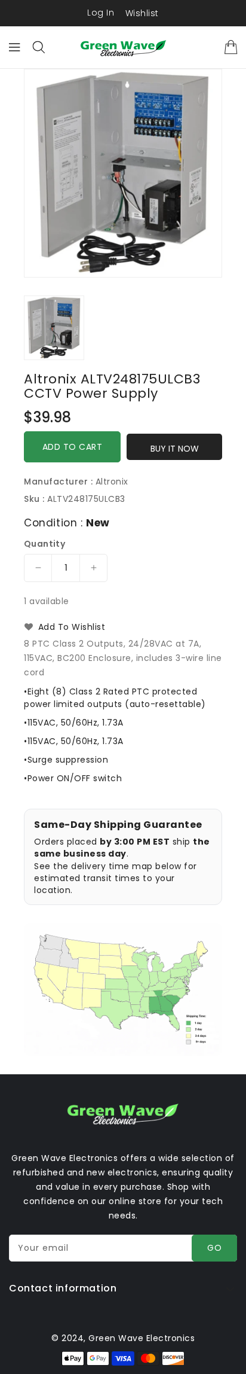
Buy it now (174, 449)
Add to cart (72, 447)
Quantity (44, 544)
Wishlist (142, 13)
